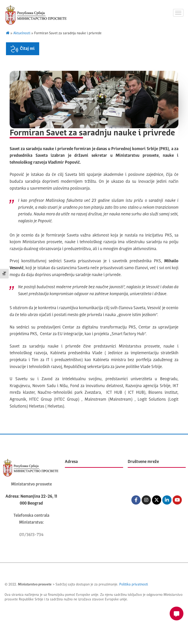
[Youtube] (177, 500)
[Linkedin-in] (166, 500)
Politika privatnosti (133, 584)
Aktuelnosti (21, 33)
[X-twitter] (156, 500)
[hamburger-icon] (178, 13)
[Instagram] (146, 500)
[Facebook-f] (136, 500)
